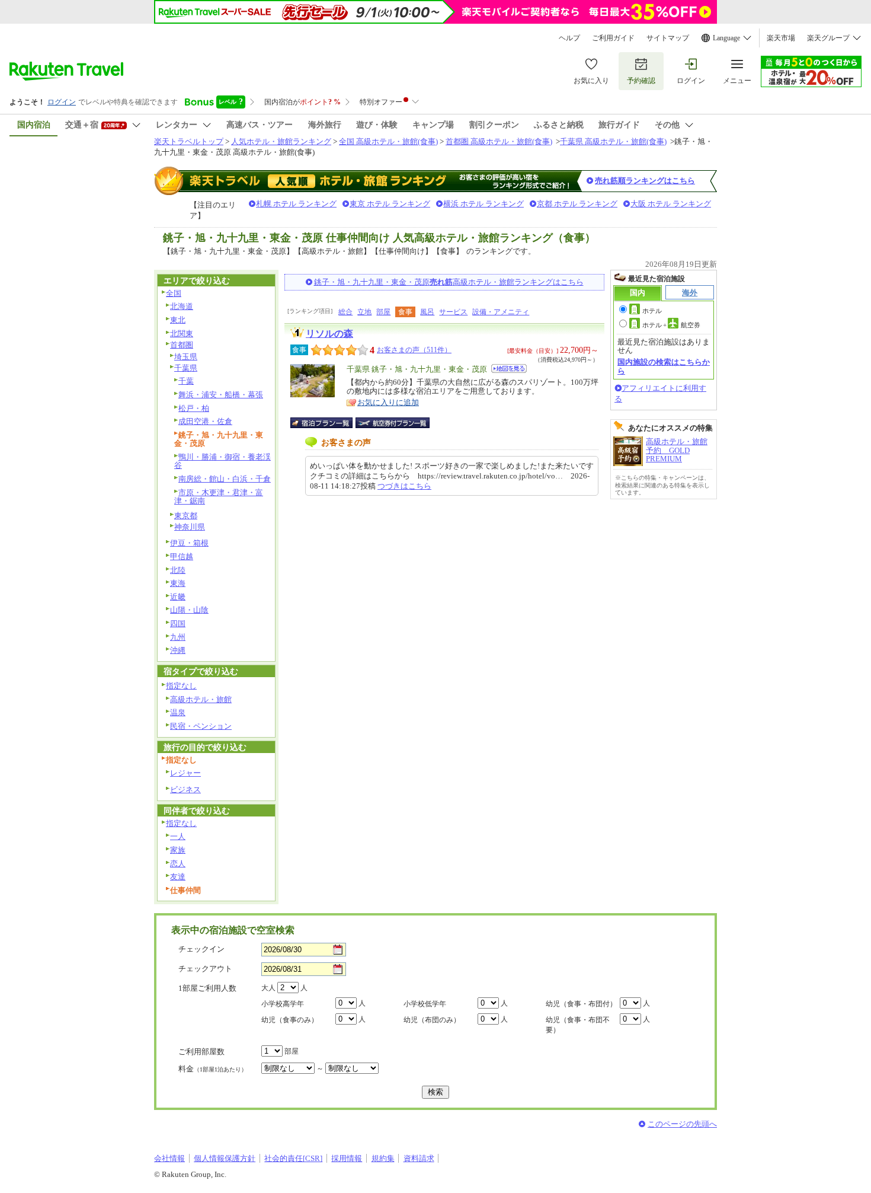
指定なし (181, 685)
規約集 (383, 1158)
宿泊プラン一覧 (327, 422)
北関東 (181, 333)
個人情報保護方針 (224, 1158)
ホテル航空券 (671, 324)
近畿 (177, 596)
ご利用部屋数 (201, 1051)
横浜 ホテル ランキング (483, 203)
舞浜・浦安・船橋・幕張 (220, 394)
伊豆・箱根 (189, 542)
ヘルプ (569, 38)
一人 (177, 836)
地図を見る (509, 368)
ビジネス (185, 789)
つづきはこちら (404, 485)
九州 (177, 637)
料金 (212, 1068)
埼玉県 (185, 356)
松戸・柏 (193, 408)
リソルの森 (329, 333)
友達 (177, 876)
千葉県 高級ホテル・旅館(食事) (613, 141)
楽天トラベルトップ (188, 141)
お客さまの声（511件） (414, 350)
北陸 (177, 570)
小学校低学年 (425, 1004)
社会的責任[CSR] (293, 1158)
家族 (177, 850)
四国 (177, 623)
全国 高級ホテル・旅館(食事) (388, 141)
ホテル (652, 310)
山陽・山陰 (189, 609)
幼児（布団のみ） (432, 1020)
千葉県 (185, 367)
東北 (177, 319)
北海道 (181, 306)
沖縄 (177, 650)
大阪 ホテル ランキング (670, 203)
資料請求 (419, 1158)
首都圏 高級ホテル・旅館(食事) (499, 141)
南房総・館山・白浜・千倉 (224, 478)
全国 (173, 293)
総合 (345, 312)
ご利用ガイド (613, 38)
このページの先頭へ (682, 1123)
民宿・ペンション (201, 726)
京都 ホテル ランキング (577, 203)
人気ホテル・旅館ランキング (281, 141)
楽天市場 (781, 38)
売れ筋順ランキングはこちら (645, 180)
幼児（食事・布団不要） (578, 1025)
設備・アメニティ (500, 312)
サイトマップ (667, 38)
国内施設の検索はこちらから (663, 366)
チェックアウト (205, 968)
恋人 (177, 863)
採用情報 (346, 1158)
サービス (453, 312)
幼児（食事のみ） (289, 1020)
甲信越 (181, 556)
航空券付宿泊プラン (393, 422)
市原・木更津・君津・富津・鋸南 (218, 497)
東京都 (185, 515)
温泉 (177, 712)
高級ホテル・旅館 (201, 699)
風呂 (427, 312)
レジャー (185, 772)
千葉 (186, 381)
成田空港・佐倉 (205, 421)
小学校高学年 (282, 1004)
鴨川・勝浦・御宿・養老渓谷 (222, 461)
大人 (268, 988)
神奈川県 (189, 526)
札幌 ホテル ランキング (296, 203)
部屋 (383, 312)
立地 (364, 312)
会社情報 (169, 1158)
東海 (177, 583)
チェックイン (201, 949)
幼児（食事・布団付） (581, 1004)
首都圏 (181, 344)
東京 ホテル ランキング (390, 203)
